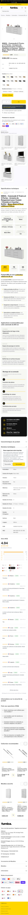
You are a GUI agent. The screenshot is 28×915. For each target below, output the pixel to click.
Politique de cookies (8, 460)
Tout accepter (19, 464)
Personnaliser (8, 464)
